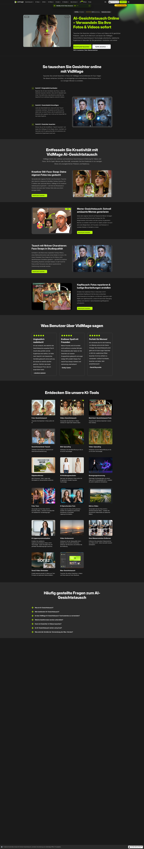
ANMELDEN (123, 2)
